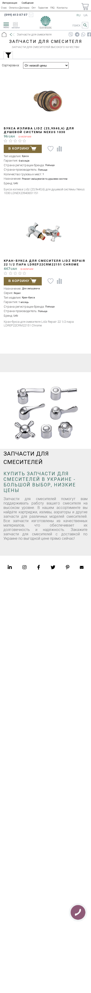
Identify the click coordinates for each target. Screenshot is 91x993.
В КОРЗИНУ (18, 148)
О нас (4, 7)
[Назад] (12, 34)
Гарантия (43, 7)
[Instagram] (24, 567)
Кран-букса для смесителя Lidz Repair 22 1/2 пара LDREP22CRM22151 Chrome (44, 262)
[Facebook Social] (38, 567)
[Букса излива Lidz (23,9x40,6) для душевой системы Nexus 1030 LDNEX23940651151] (46, 99)
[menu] (5, 24)
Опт (34, 7)
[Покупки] (85, 6)
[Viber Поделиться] (70, 34)
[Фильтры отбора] (8, 55)
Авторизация (9, 3)
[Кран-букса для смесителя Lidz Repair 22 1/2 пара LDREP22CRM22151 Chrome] (46, 231)
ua (86, 15)
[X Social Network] (53, 567)
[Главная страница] (45, 23)
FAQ (52, 7)
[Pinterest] (67, 567)
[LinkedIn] (10, 567)
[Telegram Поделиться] (77, 34)
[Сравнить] (59, 149)
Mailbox (82, 567)
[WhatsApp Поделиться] (83, 34)
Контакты (62, 7)
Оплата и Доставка (19, 7)
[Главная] (4, 34)
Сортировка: (11, 65)
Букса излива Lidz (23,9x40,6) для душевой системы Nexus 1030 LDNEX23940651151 (39, 132)
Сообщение (27, 3)
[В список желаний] (49, 148)
